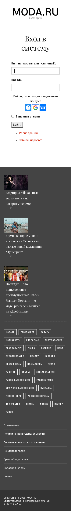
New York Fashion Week (20, 388)
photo (31, 348)
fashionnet (28, 332)
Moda (60, 348)
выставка (46, 388)
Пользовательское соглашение (24, 442)
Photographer (53, 340)
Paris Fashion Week (18, 380)
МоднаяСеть (13, 340)
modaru (10, 332)
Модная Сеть (14, 396)
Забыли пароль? (30, 140)
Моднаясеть (34, 364)
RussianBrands (15, 356)
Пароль (16, 80)
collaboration (45, 372)
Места (51, 364)
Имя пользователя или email (33, 63)
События (46, 348)
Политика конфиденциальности (24, 433)
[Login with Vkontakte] (43, 107)
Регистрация (28, 133)
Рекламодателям (14, 450)
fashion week (45, 380)
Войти (17, 124)
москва (44, 404)
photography (14, 348)
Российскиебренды (38, 396)
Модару (34, 356)
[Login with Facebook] (28, 107)
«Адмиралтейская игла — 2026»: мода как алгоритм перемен (24, 198)
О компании (11, 425)
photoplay (32, 340)
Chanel (30, 404)
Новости (50, 356)
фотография (13, 404)
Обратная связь (14, 468)
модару (45, 332)
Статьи (26, 372)
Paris (9, 412)
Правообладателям (16, 459)
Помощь (8, 476)
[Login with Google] (35, 107)
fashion (11, 372)
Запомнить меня (28, 116)
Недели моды (13, 364)
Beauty (59, 404)
